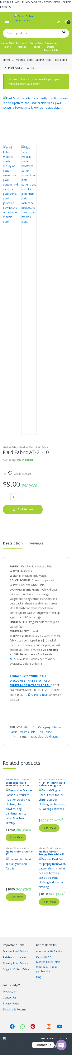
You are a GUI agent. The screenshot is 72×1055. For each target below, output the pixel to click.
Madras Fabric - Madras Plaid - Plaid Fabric (41, 60)
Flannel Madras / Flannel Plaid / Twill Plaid (51, 780)
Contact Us (10, 997)
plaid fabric (51, 736)
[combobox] (30, 33)
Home (6, 60)
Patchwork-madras (14, 957)
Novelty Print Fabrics (15, 963)
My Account (10, 991)
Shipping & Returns (14, 1009)
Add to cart (25, 509)
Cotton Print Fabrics (36, 45)
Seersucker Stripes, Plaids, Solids (51, 47)
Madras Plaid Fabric (7, 45)
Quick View (16, 837)
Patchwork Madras (22, 45)
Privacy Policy (11, 1003)
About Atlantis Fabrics (49, 951)
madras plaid (35, 736)
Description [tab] (12, 543)
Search (63, 33)
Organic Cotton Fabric (16, 969)
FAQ (38, 977)
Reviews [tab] (36, 543)
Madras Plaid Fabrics (15, 951)
